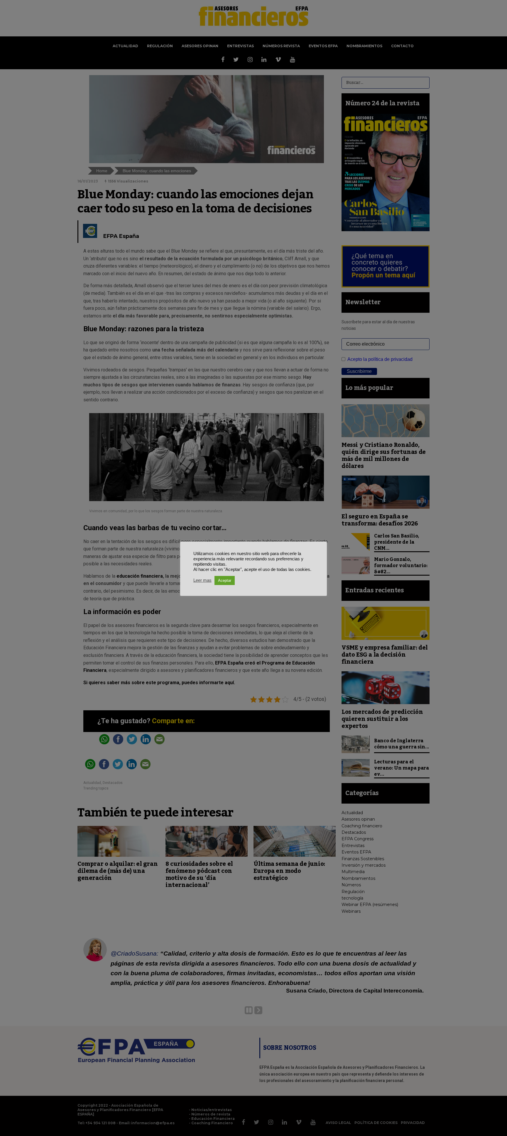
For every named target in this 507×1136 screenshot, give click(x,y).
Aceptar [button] (224, 580)
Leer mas (202, 580)
